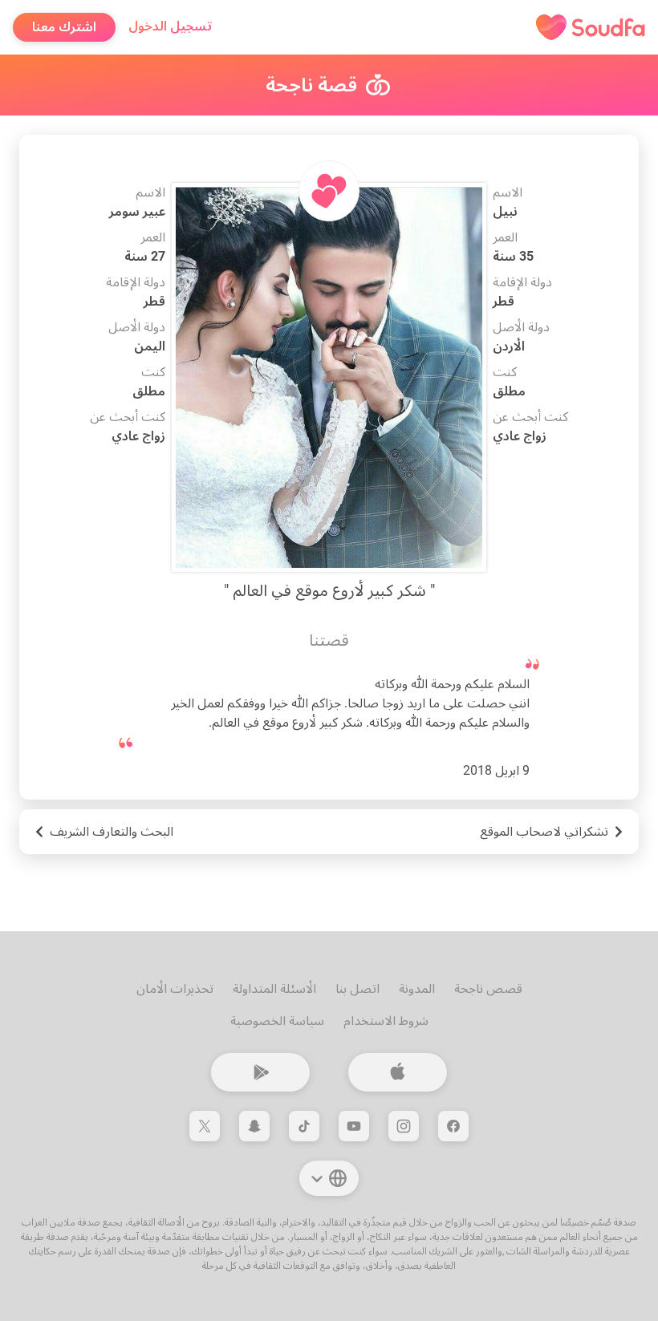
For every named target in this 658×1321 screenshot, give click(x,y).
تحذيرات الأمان (174, 988)
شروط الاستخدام (386, 1020)
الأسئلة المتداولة (274, 988)
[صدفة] (590, 27)
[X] (204, 1126)
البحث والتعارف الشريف (111, 831)
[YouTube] (354, 1126)
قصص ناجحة (488, 988)
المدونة (417, 988)
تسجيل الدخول (170, 26)
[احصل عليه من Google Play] (260, 1072)
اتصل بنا (357, 988)
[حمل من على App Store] (397, 1072)
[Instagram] (403, 1126)
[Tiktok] (304, 1126)
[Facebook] (453, 1126)
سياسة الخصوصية (277, 1020)
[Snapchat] (254, 1126)
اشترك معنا (64, 26)
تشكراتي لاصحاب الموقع (544, 831)
